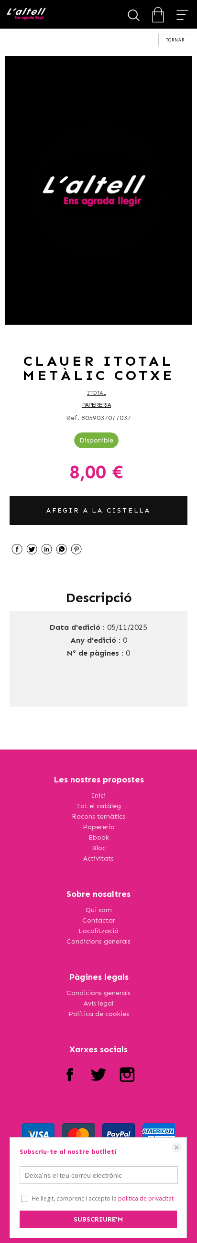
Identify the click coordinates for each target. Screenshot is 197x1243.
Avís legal (98, 1003)
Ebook (98, 837)
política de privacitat (146, 1198)
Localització (98, 931)
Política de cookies (98, 1014)
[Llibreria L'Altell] (26, 14)
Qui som (99, 910)
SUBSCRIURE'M (98, 1219)
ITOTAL (96, 393)
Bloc (99, 848)
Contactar (98, 920)
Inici (98, 795)
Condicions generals (98, 941)
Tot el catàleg (98, 806)
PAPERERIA (96, 405)
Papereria (99, 827)
